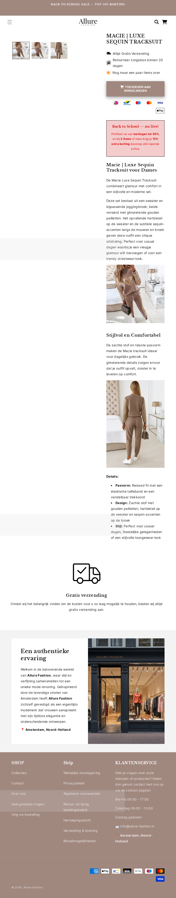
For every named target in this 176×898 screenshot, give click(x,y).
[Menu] (10, 22)
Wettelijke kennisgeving (81, 773)
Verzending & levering (80, 830)
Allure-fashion (33, 887)
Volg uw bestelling (25, 814)
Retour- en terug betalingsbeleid (76, 807)
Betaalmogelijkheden (79, 841)
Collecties (19, 773)
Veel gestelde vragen (27, 804)
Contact (17, 783)
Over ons (18, 793)
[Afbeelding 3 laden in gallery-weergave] (59, 50)
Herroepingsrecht (77, 820)
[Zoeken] (154, 22)
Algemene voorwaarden (81, 793)
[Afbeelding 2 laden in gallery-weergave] (40, 50)
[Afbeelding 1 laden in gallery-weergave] (21, 50)
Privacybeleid (74, 783)
